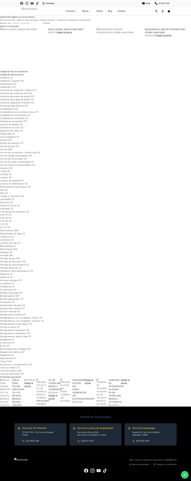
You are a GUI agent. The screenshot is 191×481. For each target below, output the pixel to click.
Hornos (4, 149)
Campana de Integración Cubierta (16, 90)
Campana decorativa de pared (15, 96)
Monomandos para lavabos (13, 186)
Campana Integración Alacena (15, 102)
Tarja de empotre (8, 370)
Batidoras (4, 274)
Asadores (4, 77)
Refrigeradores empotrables (14, 324)
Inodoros (4, 168)
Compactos (5, 302)
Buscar (46, 23)
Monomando (6, 249)
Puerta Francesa (8, 311)
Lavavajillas (5, 199)
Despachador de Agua (11, 233)
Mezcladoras (6, 246)
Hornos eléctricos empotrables (15, 165)
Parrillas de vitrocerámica (12, 264)
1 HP (2, 224)
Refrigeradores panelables (13, 333)
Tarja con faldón (8, 367)
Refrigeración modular (11, 314)
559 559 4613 (142, 441)
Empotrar (4, 202)
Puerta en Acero (8, 205)
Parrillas (4, 255)
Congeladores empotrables (13, 115)
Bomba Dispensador (10, 299)
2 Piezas (4, 174)
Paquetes (4, 252)
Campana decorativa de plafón (15, 99)
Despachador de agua (11, 305)
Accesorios (5, 342)
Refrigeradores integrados (13, 330)
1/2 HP (3, 227)
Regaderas (5, 339)
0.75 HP (4, 221)
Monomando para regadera (13, 349)
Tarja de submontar (9, 374)
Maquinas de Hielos (9, 130)
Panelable (5, 208)
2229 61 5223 (87, 441)
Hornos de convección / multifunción (18, 152)
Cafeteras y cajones (9, 80)
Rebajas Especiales (9, 292)
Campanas (5, 87)
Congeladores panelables (12, 118)
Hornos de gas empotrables (14, 155)
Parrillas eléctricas (9, 268)
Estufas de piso (7, 146)
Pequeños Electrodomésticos (14, 271)
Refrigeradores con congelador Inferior (19, 317)
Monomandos (7, 230)
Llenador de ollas (8, 243)
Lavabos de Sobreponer (12, 183)
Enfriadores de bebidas (11, 121)
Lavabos (4, 177)
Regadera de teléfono (10, 352)
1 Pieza (3, 171)
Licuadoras (5, 283)
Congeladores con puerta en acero (17, 112)
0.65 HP (4, 218)
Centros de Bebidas (9, 124)
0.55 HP (4, 215)
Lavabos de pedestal (10, 180)
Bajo (2, 193)
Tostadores (5, 286)
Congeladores (7, 109)
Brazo (3, 345)
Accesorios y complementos (14, 364)
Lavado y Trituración (10, 196)
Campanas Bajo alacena (12, 105)
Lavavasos (5, 239)
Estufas (3, 140)
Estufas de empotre (9, 143)
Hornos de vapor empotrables (15, 162)
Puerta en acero (8, 327)
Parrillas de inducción (10, 261)
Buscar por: (6, 23)
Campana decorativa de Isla (13, 93)
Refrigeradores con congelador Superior (20, 321)
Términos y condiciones (166, 464)
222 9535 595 (32, 441)
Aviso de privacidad (140, 464)
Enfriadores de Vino (9, 127)
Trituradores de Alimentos (13, 211)
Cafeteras (4, 277)
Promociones (6, 289)
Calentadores (6, 84)
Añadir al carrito (64, 32)
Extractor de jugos (9, 280)
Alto (2, 190)
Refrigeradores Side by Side (13, 336)
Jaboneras (5, 236)
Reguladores (6, 358)
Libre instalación (8, 137)
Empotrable (5, 133)
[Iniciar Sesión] (163, 11)
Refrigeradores (7, 296)
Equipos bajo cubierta (10, 308)
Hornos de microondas (11, 158)
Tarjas (3, 361)
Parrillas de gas (7, 258)
